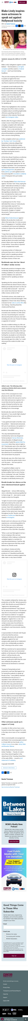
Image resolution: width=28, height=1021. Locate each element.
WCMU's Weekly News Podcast (14, 825)
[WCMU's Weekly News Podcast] (14, 808)
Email (5, 924)
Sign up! (14, 956)
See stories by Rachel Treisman (11, 787)
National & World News (9, 767)
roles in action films (18, 303)
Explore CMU (6, 1000)
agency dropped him (8, 169)
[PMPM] (9, 1014)
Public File (5, 994)
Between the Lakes (11, 934)
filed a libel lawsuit (19, 181)
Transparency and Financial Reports (12, 990)
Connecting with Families (13, 936)
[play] (2, 1019)
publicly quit (8, 172)
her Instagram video (12, 117)
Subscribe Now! (14, 841)
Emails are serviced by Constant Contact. (14, 950)
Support (5, 997)
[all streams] (26, 1019)
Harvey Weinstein (17, 438)
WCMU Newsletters (11, 939)
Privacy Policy (6, 987)
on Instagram (10, 517)
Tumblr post (11, 515)
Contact (5, 984)
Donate (23, 2)
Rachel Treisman (10, 24)
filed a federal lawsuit (11, 218)
